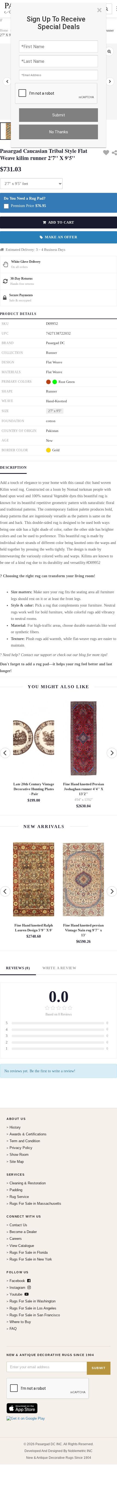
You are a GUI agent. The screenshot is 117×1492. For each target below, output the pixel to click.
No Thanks (58, 132)
